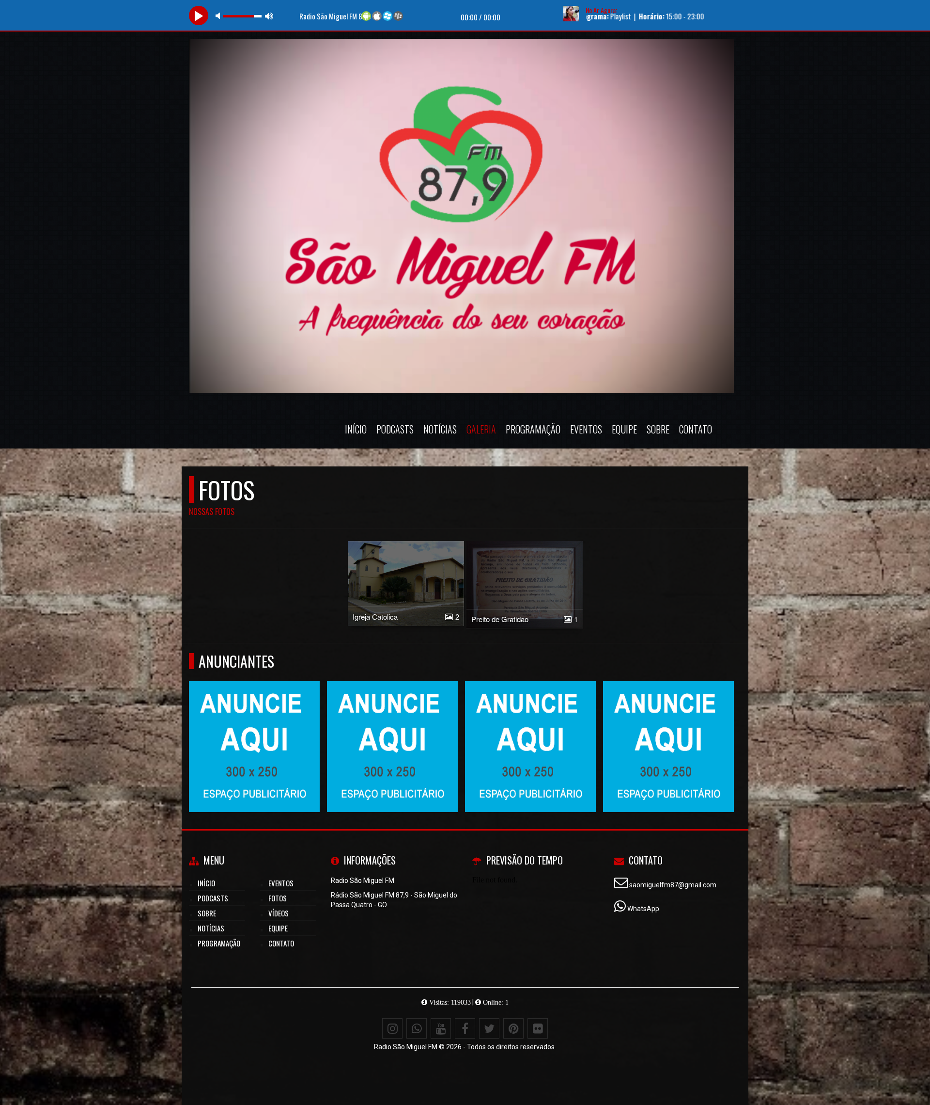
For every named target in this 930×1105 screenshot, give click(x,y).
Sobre (658, 429)
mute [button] (219, 15)
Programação (533, 429)
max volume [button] (269, 15)
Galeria (481, 429)
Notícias (440, 429)
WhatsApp (643, 909)
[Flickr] (537, 1028)
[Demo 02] (668, 729)
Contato (695, 429)
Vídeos (278, 913)
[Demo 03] (530, 729)
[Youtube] (441, 1028)
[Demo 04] (254, 729)
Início (356, 429)
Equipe (624, 429)
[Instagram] (392, 1028)
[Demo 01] (392, 729)
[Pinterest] (513, 1028)
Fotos (277, 898)
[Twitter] (489, 1028)
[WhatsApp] (416, 1028)
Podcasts (395, 429)
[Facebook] (465, 1028)
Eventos (586, 429)
